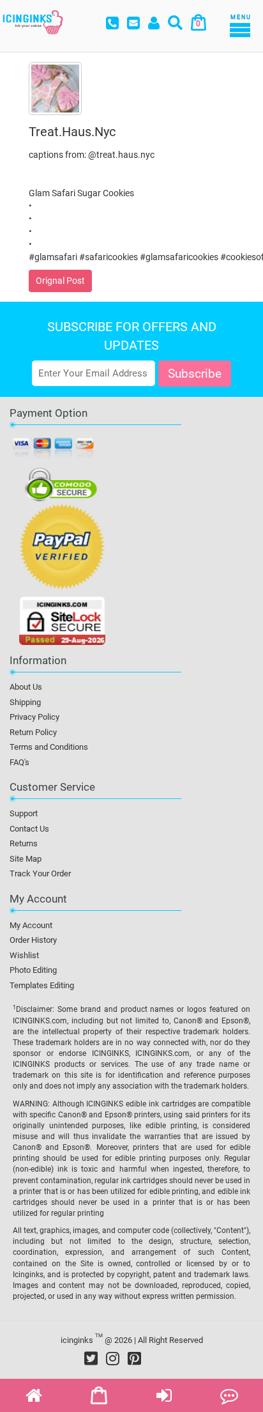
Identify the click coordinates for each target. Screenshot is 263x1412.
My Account (31, 925)
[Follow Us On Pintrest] (134, 1358)
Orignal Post (60, 280)
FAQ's (19, 762)
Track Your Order (40, 873)
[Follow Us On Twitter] (91, 1358)
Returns (24, 843)
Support (24, 813)
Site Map (25, 859)
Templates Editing (42, 985)
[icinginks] (33, 21)
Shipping (25, 702)
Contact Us (29, 829)
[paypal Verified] (62, 549)
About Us (26, 687)
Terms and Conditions (49, 747)
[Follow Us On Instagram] (112, 1358)
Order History (33, 940)
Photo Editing (33, 970)
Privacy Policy (34, 717)
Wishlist (24, 955)
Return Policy (33, 732)
